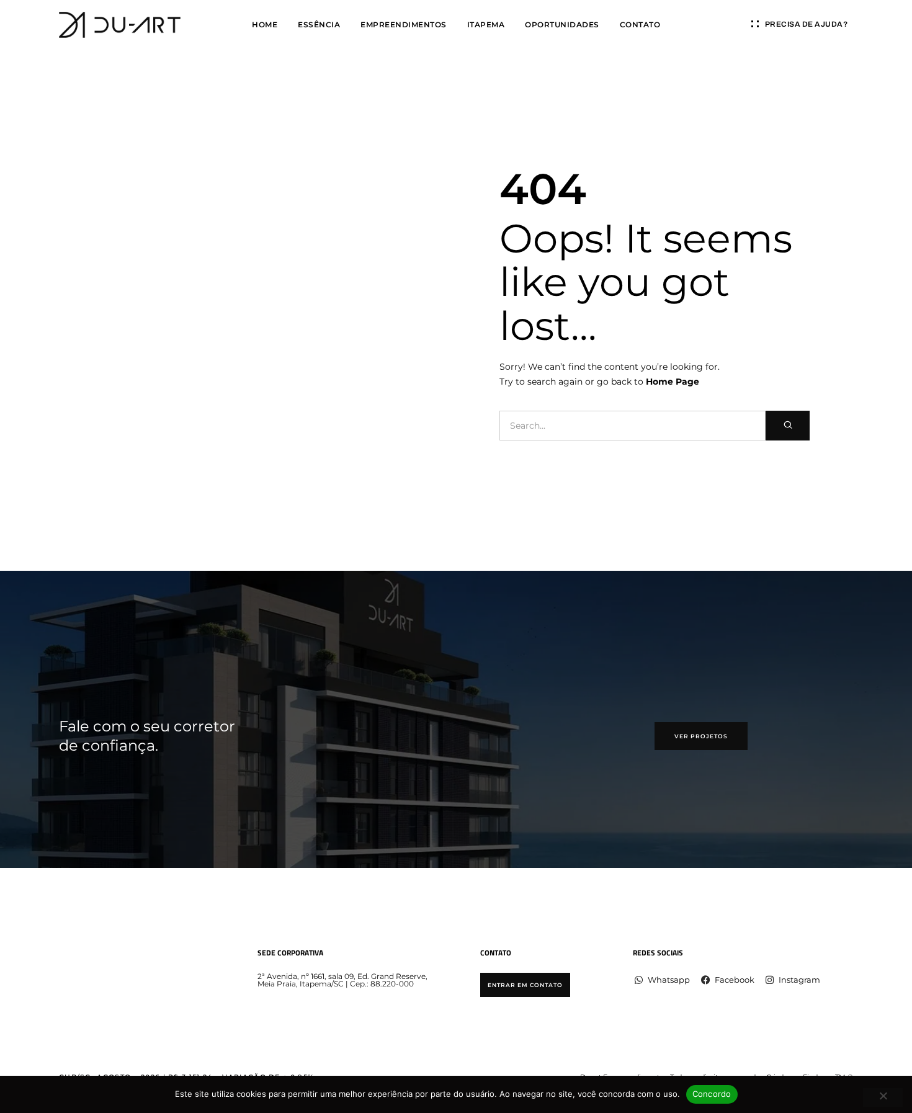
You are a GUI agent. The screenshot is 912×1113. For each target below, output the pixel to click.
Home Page (672, 381)
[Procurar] (788, 425)
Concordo (711, 1094)
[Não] (883, 1097)
